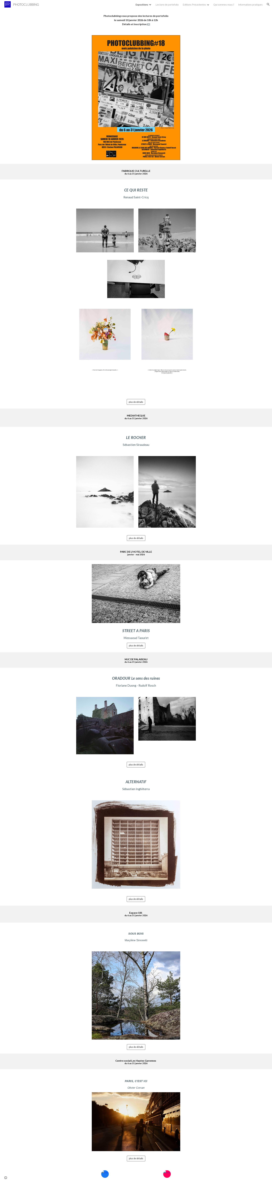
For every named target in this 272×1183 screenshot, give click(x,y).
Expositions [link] (142, 4)
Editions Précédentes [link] (194, 4)
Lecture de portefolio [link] (167, 4)
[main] (136, 20)
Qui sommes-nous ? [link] (223, 4)
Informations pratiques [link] (250, 4)
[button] (268, 4)
